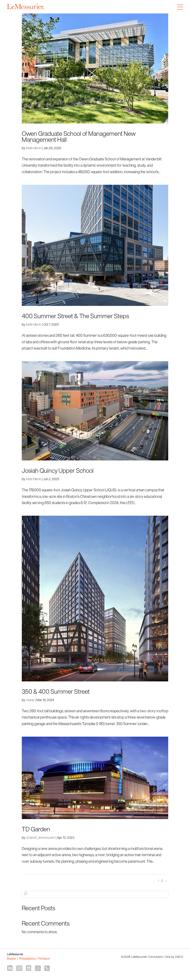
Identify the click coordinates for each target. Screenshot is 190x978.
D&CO (179, 957)
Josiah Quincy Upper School (58, 470)
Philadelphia (27, 958)
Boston (11, 958)
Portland (44, 958)
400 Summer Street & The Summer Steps (75, 315)
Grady (30, 699)
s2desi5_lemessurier (40, 837)
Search (26, 896)
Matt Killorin (33, 148)
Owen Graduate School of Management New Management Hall (79, 136)
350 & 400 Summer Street (56, 691)
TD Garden (36, 829)
